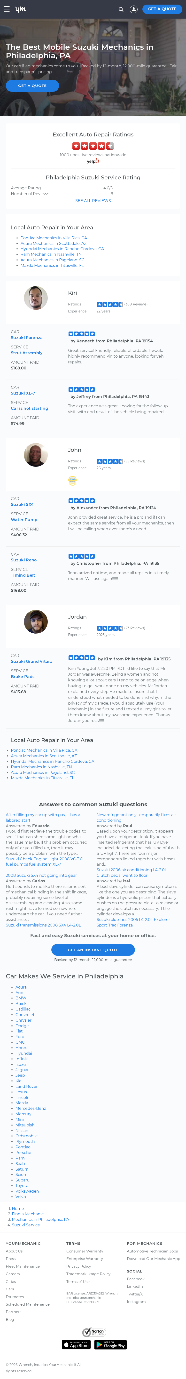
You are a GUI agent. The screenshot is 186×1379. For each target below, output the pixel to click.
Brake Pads (22, 676)
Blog (10, 1319)
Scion (21, 1174)
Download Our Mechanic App (153, 1258)
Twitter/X (135, 1294)
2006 (116, 870)
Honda (22, 1048)
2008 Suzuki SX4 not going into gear (41, 875)
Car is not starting (29, 408)
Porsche (23, 1152)
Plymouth (25, 1141)
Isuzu (21, 1064)
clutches (119, 919)
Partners (13, 1311)
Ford (20, 1036)
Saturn (22, 1169)
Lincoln (23, 1097)
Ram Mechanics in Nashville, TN (51, 254)
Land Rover (27, 1086)
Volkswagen (27, 1191)
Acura (21, 987)
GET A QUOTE (162, 9)
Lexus (21, 1092)
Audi (20, 992)
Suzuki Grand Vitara (32, 661)
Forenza (125, 925)
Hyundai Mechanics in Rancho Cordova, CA (62, 249)
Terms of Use (78, 1281)
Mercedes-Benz (31, 1108)
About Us (14, 1251)
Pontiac (23, 1147)
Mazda (22, 1103)
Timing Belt (23, 575)
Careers (13, 1274)
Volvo (21, 1197)
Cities (11, 1281)
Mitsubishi (26, 1125)
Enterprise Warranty (84, 1258)
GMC (20, 1042)
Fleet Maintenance (23, 1266)
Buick (21, 1003)
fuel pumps (17, 864)
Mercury (23, 1114)
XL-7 (57, 864)
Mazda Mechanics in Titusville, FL (52, 265)
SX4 (62, 925)
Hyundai (24, 1053)
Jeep (20, 1075)
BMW (21, 998)
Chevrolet (25, 1014)
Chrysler (23, 1020)
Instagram (136, 1301)
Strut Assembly (26, 353)
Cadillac (23, 1009)
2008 (65, 859)
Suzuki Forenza (27, 337)
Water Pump (24, 519)
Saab (20, 1163)
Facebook (136, 1279)
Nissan (22, 1130)
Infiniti (22, 1059)
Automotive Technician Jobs (152, 1251)
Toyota (22, 1185)
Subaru (23, 1180)
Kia (18, 1081)
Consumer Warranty (84, 1251)
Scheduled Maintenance (28, 1304)
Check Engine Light (39, 859)
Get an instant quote (93, 950)
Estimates (15, 1296)
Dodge (22, 1026)
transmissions (33, 925)
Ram (20, 1158)
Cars (10, 1289)
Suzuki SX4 (22, 504)
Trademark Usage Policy (88, 1274)
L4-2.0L (160, 870)
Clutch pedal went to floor (122, 875)
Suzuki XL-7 (23, 393)
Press (11, 1258)
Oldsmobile (27, 1136)
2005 (133, 919)
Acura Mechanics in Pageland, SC (53, 260)
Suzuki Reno (24, 560)
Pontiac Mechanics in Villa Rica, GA (54, 238)
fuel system (40, 864)
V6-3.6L (77, 859)
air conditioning (137, 870)
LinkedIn (135, 1286)
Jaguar (22, 1070)
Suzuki (12, 859)
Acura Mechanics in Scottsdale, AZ (53, 243)
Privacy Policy (78, 1266)
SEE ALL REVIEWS (93, 200)
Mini (20, 1119)
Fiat (19, 1031)
